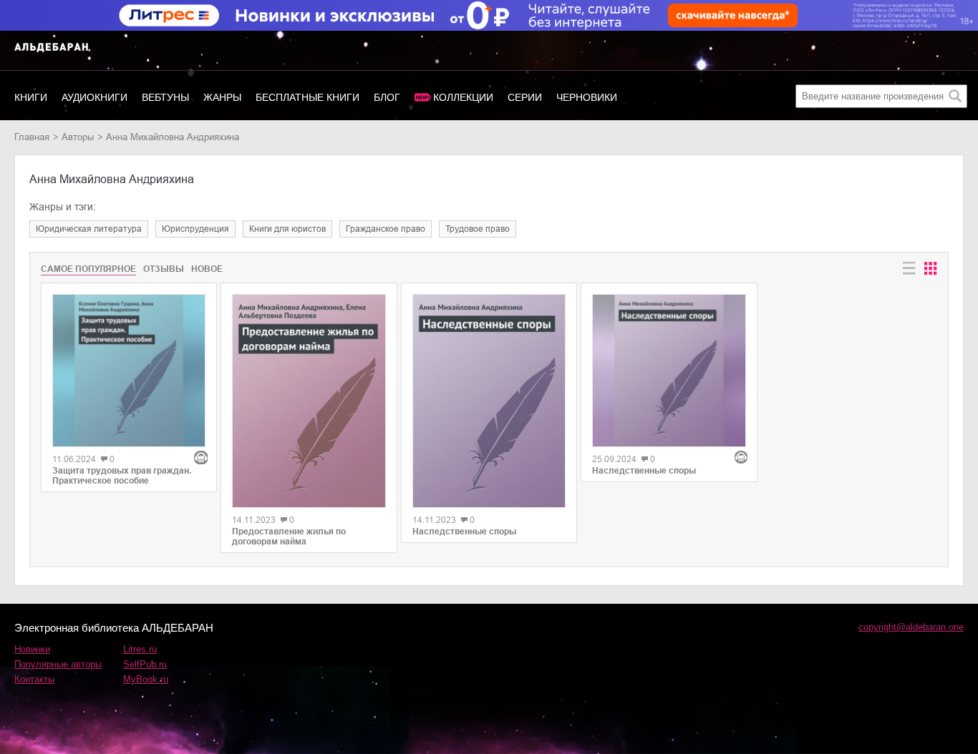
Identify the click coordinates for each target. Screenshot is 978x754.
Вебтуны (165, 97)
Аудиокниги (94, 97)
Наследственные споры (464, 532)
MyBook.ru (145, 679)
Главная (31, 137)
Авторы (78, 137)
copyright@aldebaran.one (911, 627)
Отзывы (163, 269)
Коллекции (463, 97)
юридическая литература (89, 229)
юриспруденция (195, 229)
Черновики (586, 97)
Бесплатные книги (307, 97)
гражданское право (385, 229)
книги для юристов (287, 229)
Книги (30, 97)
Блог (387, 97)
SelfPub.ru (145, 664)
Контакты (34, 679)
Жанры (222, 97)
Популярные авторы (58, 664)
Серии (525, 97)
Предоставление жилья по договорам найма (289, 537)
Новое (207, 269)
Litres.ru (140, 649)
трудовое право (477, 229)
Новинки (32, 649)
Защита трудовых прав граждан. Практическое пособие (121, 476)
